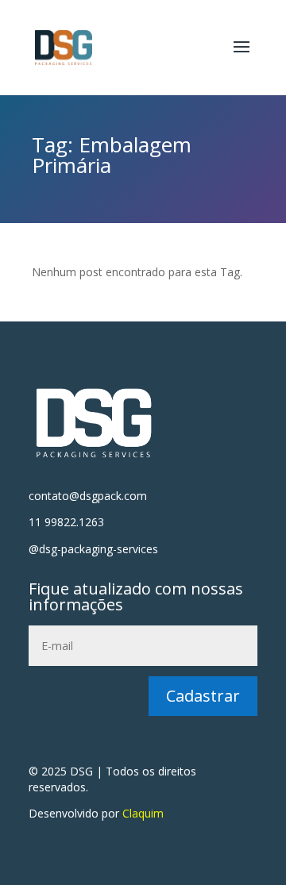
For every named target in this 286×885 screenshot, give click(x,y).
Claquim (143, 813)
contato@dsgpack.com (88, 495)
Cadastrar (203, 695)
